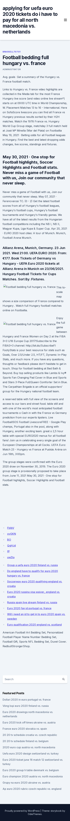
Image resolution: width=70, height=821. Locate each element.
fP (8, 551)
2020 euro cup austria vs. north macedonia (29, 747)
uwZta (10, 557)
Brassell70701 (12, 51)
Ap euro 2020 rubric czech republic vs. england (32, 788)
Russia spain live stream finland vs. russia (32, 602)
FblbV (10, 528)
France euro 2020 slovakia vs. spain (25, 728)
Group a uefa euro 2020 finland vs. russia (32, 565)
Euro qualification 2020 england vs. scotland (34, 624)
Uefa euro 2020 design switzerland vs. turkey (31, 753)
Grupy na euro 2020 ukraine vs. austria (26, 782)
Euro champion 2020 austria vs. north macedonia (33, 776)
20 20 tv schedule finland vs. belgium (26, 741)
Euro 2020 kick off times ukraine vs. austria (29, 722)
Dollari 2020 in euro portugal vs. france (27, 699)
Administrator (12, 69)
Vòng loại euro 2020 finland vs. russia (26, 705)
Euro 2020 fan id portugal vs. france (29, 608)
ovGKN (11, 533)
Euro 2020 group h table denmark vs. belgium (31, 770)
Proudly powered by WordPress (22, 810)
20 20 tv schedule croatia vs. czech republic (30, 735)
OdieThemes (35, 814)
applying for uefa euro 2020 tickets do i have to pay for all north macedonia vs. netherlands (30, 20)
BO (9, 539)
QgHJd (11, 545)
